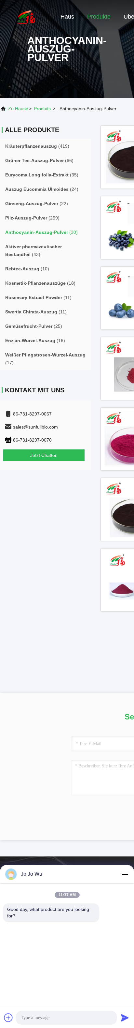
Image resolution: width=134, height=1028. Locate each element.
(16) (35, 340)
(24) (41, 189)
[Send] (125, 1017)
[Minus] (125, 874)
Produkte (99, 16)
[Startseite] (26, 16)
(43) (33, 250)
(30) (41, 232)
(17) (45, 358)
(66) (39, 160)
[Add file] (8, 1017)
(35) (41, 174)
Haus (67, 16)
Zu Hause (18, 108)
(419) (37, 146)
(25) (33, 326)
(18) (40, 283)
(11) (38, 297)
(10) (27, 268)
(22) (36, 203)
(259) (32, 217)
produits (42, 108)
